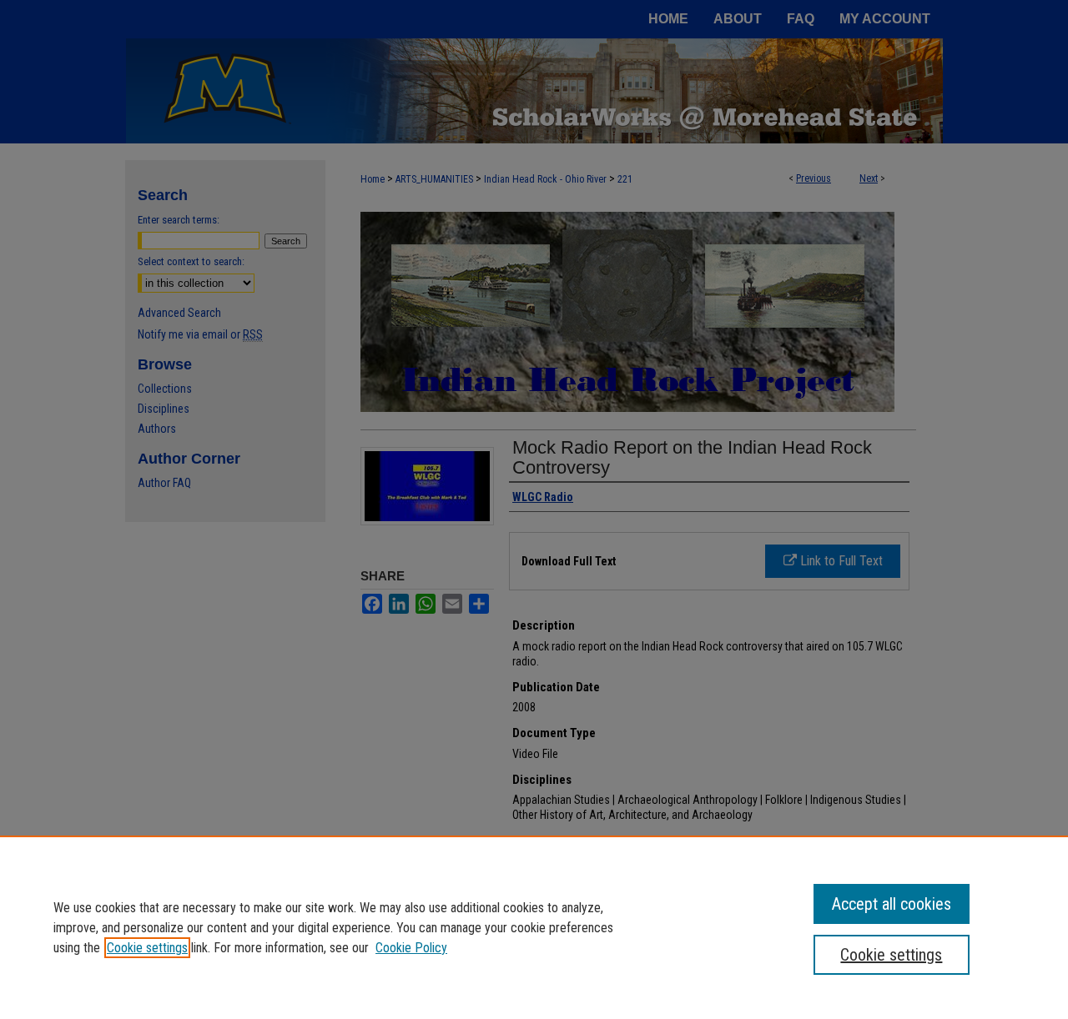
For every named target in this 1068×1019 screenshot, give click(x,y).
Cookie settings (147, 948)
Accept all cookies (891, 904)
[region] (534, 927)
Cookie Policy (411, 948)
